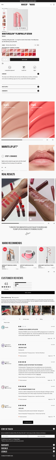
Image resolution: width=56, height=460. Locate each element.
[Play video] (31, 219)
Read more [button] (39, 374)
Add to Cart (24, 59)
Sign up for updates (41, 436)
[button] (17, 262)
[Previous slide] (47, 140)
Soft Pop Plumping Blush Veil (27, 265)
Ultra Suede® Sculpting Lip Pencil (46, 265)
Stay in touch (7, 428)
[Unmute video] (6, 219)
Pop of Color (6, 8)
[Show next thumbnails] (4, 30)
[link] (5, 31)
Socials (4, 448)
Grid (35, 45)
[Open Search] (51, 4)
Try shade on (23, 28)
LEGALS (4, 451)
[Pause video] (4, 219)
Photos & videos (7, 322)
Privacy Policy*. (17, 439)
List (37, 45)
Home (3, 8)
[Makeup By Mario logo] (28, 4)
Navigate (5, 444)
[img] (15, 297)
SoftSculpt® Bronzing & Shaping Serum (9, 266)
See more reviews (28, 422)
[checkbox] (11, 322)
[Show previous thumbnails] (4, 10)
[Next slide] (52, 140)
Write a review (28, 292)
